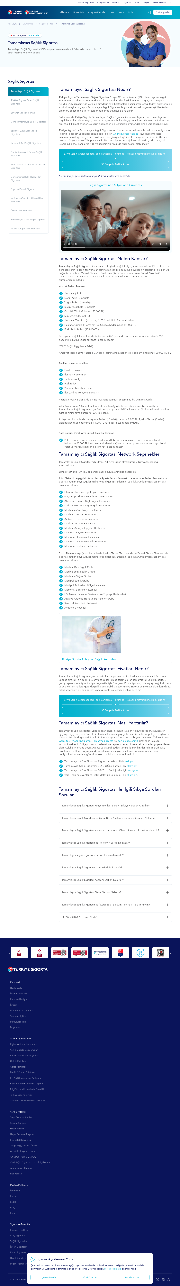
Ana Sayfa (12, 24)
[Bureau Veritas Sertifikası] (39, 952)
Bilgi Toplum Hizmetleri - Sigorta (26, 1084)
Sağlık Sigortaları (19, 1241)
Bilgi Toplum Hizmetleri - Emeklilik (27, 1089)
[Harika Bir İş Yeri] (100, 952)
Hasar (112, 12)
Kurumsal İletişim (18, 999)
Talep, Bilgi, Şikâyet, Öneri (23, 1146)
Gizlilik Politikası (18, 1061)
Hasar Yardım (17, 1129)
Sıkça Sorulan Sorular (21, 1117)
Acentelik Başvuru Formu (22, 1151)
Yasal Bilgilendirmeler (21, 1039)
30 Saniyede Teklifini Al (113, 164)
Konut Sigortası (18, 1253)
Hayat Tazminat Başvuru (22, 1134)
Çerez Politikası (18, 1067)
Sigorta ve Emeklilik (20, 1224)
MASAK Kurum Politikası (22, 1072)
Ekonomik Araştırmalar (21, 1011)
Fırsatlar (115, 3)
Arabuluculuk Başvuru (21, 1168)
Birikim (13, 1196)
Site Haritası (16, 1174)
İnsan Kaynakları (18, 994)
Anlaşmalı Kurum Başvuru (23, 1157)
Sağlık (13, 1202)
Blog (137, 3)
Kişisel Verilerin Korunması (23, 1044)
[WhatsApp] (168, 1279)
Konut (13, 1213)
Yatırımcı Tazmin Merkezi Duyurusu (27, 1101)
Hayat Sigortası (18, 1258)
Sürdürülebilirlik (18, 1022)
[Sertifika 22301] (19, 952)
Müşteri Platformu (19, 1185)
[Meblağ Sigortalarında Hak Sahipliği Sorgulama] (79, 952)
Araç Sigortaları (18, 1236)
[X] (157, 1279)
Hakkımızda (64, 12)
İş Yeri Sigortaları (18, 1247)
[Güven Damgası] (120, 952)
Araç (12, 1208)
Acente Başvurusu (86, 3)
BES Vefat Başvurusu (20, 1140)
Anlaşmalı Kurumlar (96, 12)
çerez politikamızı (112, 1269)
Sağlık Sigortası (46, 24)
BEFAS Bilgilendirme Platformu (25, 1078)
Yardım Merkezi (159, 3)
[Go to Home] (28, 12)
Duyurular (126, 3)
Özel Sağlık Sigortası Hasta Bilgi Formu (30, 1163)
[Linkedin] (163, 1279)
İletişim (145, 3)
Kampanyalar (103, 3)
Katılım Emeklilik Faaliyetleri (24, 1056)
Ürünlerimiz (78, 12)
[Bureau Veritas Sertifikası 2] (59, 952)
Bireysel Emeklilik (19, 1230)
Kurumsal (15, 982)
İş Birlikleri (15, 1191)
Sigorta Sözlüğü (18, 1123)
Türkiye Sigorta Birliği (21, 1095)
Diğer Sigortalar (18, 1264)
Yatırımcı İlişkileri (126, 12)
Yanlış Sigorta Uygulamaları (24, 1050)
